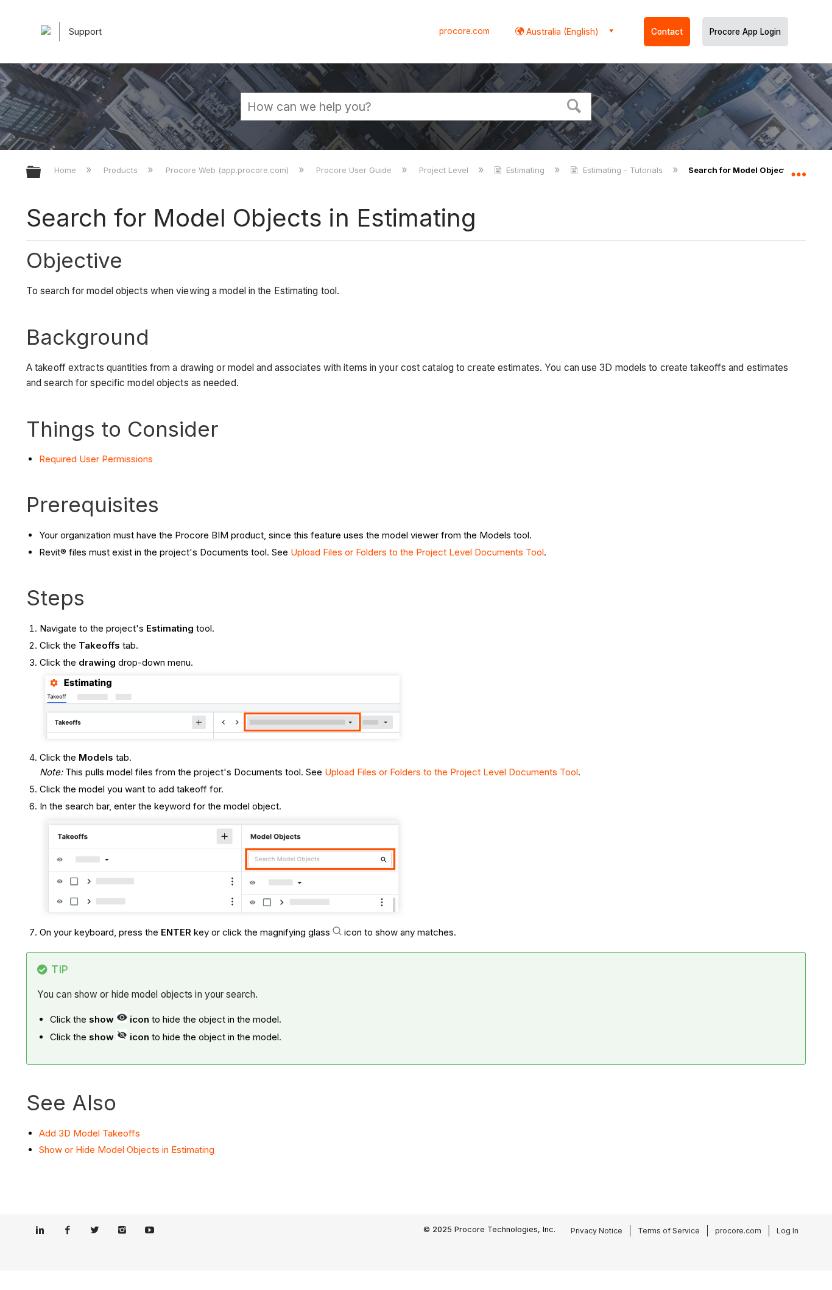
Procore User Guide (355, 170)
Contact (667, 32)
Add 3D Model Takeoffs (89, 1133)
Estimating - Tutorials (622, 170)
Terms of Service (669, 1230)
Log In (788, 1230)
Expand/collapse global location (798, 169)
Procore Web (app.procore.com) (228, 170)
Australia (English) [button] (561, 31)
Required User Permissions (96, 459)
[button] (574, 105)
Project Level (445, 170)
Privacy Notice (596, 1230)
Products (122, 170)
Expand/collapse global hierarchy (41, 173)
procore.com (464, 31)
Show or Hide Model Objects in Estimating (126, 1149)
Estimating (525, 170)
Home (66, 170)
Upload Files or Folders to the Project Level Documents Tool (417, 552)
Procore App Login (745, 32)
